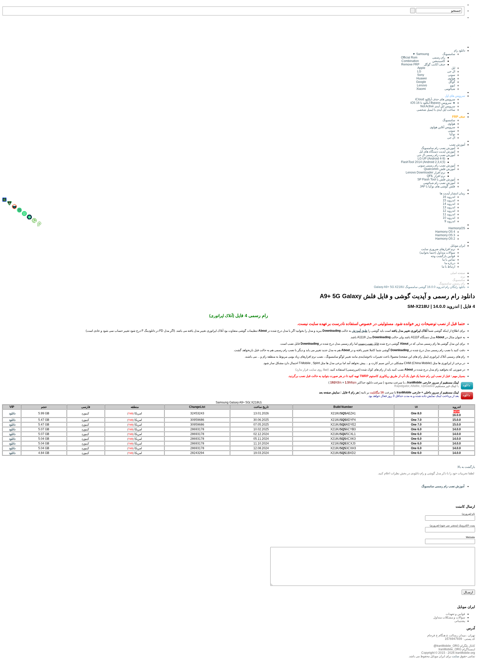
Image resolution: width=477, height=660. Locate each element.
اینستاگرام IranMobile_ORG (456, 649)
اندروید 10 (449, 218)
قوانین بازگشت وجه (443, 256)
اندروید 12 (448, 211)
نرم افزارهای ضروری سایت (438, 249)
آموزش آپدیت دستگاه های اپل (437, 151)
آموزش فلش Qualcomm (439, 169)
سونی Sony (436, 75)
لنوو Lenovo (436, 85)
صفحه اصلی (457, 273)
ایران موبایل (457, 245)
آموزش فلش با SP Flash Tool (436, 179)
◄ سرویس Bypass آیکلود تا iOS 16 (432, 103)
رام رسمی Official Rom (423, 57)
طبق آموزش (359, 330)
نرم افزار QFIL (436, 176)
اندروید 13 (449, 207)
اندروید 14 (449, 204)
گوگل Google (435, 82)
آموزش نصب (457, 144)
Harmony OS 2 (445, 238)
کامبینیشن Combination (423, 61)
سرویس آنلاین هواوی (442, 127)
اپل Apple (436, 68)
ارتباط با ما (448, 266)
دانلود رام (459, 50)
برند (462, 276)
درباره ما (449, 263)
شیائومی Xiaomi (435, 89)
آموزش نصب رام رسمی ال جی (436, 155)
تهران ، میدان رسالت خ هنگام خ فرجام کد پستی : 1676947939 (451, 637)
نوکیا (452, 134)
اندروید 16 (449, 197)
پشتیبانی (459, 621)
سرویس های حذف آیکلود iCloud (435, 99)
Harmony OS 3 (445, 235)
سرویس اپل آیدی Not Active (437, 106)
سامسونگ (448, 120)
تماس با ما (448, 259)
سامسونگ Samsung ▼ (433, 54)
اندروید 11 (447, 214)
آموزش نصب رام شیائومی (439, 183)
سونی (451, 130)
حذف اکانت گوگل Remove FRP (423, 64)
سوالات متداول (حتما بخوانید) (437, 252)
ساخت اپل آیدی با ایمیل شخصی (436, 109)
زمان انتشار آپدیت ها (452, 193)
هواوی (451, 123)
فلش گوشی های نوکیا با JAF (437, 186)
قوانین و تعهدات (455, 614)
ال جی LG (436, 71)
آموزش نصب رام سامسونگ (438, 148)
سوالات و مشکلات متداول (449, 617)
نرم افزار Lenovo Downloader (425, 172)
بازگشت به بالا (466, 467)
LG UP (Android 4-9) (431, 158)
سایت (455, 656)
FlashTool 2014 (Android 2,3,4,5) (423, 162)
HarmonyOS (456, 228)
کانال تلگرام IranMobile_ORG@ (454, 646)
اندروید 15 (449, 200)
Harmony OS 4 (445, 231)
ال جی (451, 137)
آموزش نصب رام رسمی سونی (436, 165)
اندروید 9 (449, 221)
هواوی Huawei (435, 78)
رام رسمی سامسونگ (452, 283)
